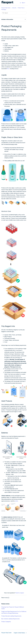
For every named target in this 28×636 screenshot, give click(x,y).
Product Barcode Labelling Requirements (11, 616)
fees (8, 68)
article (16, 501)
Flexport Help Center (5, 7)
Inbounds (14, 7)
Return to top (4, 597)
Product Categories (6, 621)
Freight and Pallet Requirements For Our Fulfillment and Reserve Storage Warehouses (13, 612)
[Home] (7, 3)
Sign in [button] (23, 2)
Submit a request (20, 593)
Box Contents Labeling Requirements (10, 618)
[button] (20, 3)
